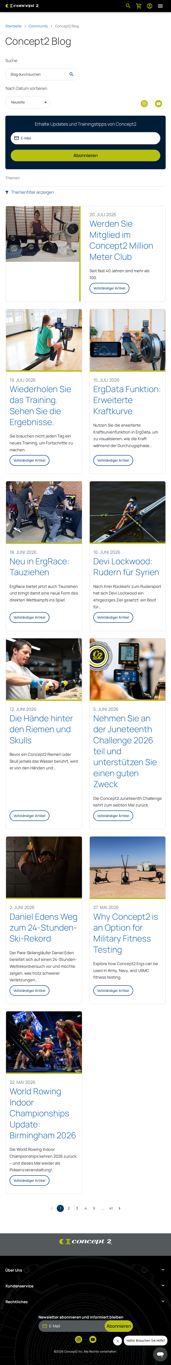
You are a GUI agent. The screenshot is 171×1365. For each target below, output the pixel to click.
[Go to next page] (119, 1208)
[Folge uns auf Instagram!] (144, 104)
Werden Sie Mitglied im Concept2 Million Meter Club (121, 240)
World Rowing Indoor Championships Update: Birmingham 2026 (43, 1113)
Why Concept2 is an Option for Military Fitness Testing (125, 933)
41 (111, 1208)
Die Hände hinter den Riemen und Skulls (41, 729)
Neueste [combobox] (18, 102)
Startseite (13, 26)
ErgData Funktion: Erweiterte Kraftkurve (127, 399)
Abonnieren (85, 155)
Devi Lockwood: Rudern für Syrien (126, 567)
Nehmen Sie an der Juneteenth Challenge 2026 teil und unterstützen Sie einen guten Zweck (125, 751)
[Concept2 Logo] (22, 6)
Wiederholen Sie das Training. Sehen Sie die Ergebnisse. (40, 405)
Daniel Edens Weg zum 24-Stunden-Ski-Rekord (43, 927)
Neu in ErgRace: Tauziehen (39, 567)
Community (38, 26)
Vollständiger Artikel (109, 288)
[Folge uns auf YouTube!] (158, 104)
